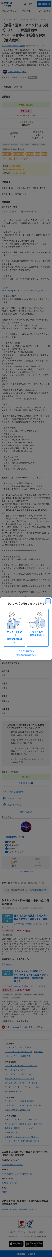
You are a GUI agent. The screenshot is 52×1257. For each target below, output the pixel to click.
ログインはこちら (26, 651)
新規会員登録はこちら (26, 655)
